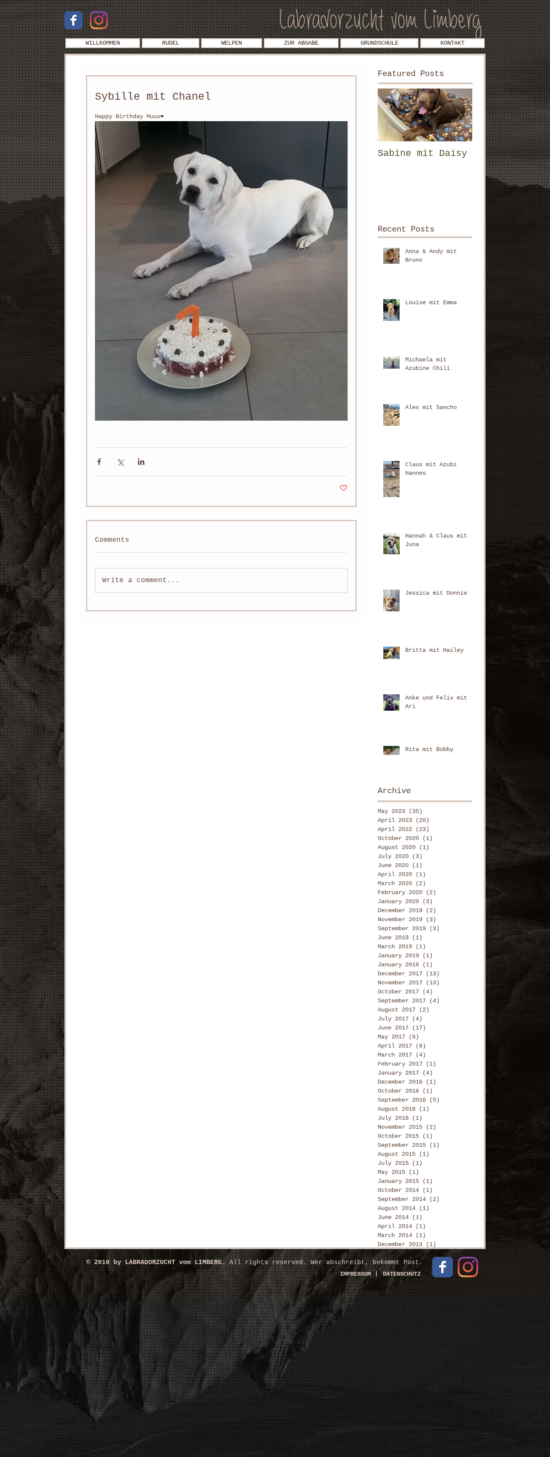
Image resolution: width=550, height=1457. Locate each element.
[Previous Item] (391, 115)
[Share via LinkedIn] (141, 462)
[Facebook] (73, 20)
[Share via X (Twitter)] (120, 462)
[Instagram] (99, 20)
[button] (170, 43)
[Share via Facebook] (99, 462)
